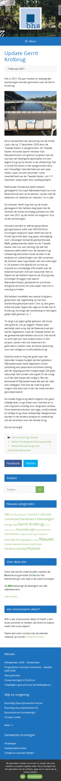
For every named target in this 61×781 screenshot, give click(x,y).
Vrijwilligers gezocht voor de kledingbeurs (27, 684)
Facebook (13, 463)
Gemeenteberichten (15, 748)
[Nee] (57, 770)
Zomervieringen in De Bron (19, 680)
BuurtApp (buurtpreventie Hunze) (23, 703)
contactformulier (34, 636)
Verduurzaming (15, 549)
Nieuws (34, 437)
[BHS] (30, 28)
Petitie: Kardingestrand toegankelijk (31, 441)
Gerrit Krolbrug (20, 437)
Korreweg (34, 540)
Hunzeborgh (25, 529)
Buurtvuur (21, 514)
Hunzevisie (11, 534)
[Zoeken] (40, 489)
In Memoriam (25, 534)
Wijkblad (33, 548)
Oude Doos (35, 544)
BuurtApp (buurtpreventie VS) (21, 707)
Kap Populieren (40, 534)
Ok (22, 776)
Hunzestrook (43, 529)
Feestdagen (45, 519)
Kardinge (9, 539)
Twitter (31, 463)
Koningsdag (22, 539)
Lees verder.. (11, 596)
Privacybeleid (34, 776)
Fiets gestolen (12, 675)
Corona (32, 514)
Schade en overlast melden (19, 752)
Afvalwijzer (10, 743)
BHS (12, 515)
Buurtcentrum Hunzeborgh (19, 712)
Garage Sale (10, 524)
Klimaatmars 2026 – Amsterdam (22, 662)
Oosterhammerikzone (16, 544)
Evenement (27, 519)
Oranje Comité (12, 717)
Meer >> (9, 725)
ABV (7, 514)
